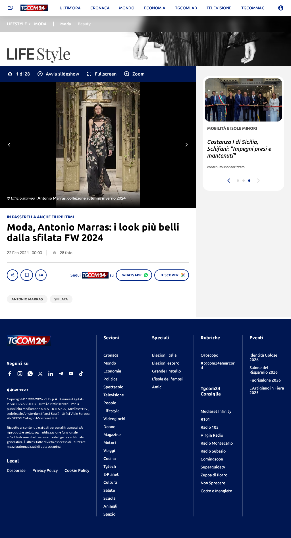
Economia (112, 371)
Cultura (110, 482)
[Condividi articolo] (12, 275)
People (109, 403)
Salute (109, 490)
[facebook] (10, 373)
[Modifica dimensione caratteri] (41, 275)
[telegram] (61, 373)
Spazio (109, 514)
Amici (157, 387)
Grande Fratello (166, 371)
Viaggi (109, 450)
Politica (110, 379)
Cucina (109, 458)
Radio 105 (210, 427)
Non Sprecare (213, 483)
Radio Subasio (213, 451)
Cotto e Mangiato (216, 491)
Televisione (113, 395)
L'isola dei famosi (167, 379)
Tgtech (109, 466)
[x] (40, 373)
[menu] (10, 8)
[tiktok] (81, 373)
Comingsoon (212, 459)
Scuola (109, 498)
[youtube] (71, 373)
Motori (109, 442)
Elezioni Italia (164, 355)
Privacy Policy (45, 470)
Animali (110, 506)
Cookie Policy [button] (77, 470)
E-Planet (111, 474)
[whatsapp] (30, 373)
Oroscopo (209, 355)
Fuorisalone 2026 (265, 380)
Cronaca (110, 355)
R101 (205, 419)
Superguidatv (213, 467)
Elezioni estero (165, 363)
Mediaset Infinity (216, 411)
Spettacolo (113, 387)
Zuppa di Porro (214, 475)
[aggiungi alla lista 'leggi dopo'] (26, 275)
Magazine (112, 434)
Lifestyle (111, 411)
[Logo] (34, 8)
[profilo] (281, 8)
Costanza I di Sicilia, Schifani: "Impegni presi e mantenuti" (239, 149)
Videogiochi (114, 418)
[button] (58, 73)
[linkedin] (50, 373)
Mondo (109, 363)
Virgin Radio (212, 435)
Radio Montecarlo (217, 443)
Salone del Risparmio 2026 (264, 369)
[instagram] (20, 373)
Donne (109, 426)
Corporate (16, 470)
